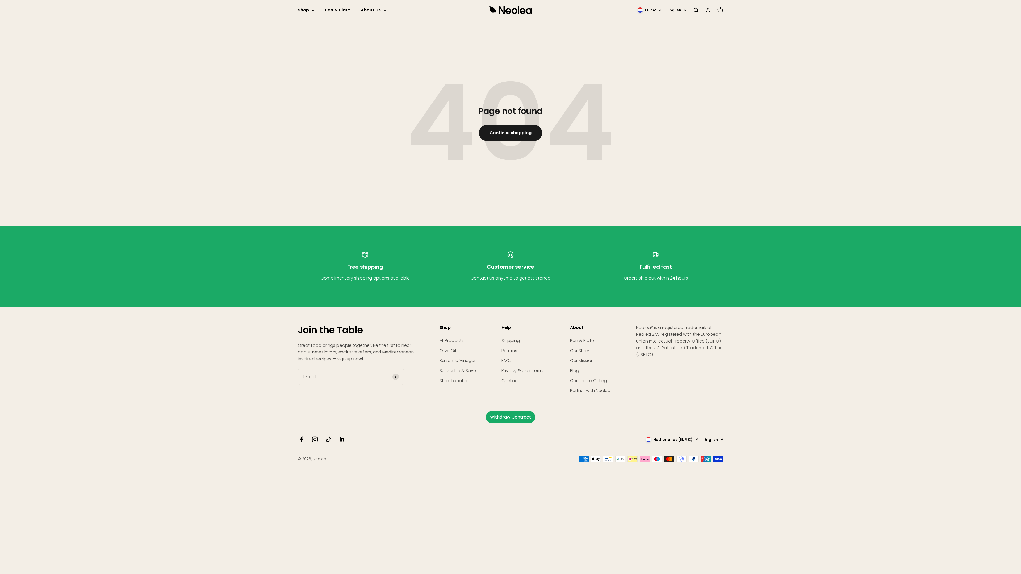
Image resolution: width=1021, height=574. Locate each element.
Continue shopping (510, 133)
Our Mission (582, 360)
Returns (509, 351)
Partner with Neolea (590, 390)
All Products (452, 340)
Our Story (579, 351)
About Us (371, 10)
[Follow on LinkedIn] (342, 439)
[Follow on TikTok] (328, 439)
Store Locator (454, 381)
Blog (574, 371)
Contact (510, 381)
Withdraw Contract (510, 417)
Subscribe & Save (458, 371)
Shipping (510, 340)
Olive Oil (448, 351)
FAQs (506, 360)
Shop (303, 10)
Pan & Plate (337, 10)
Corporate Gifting (588, 381)
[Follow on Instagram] (315, 439)
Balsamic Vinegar (458, 360)
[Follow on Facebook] (301, 439)
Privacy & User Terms (523, 371)
